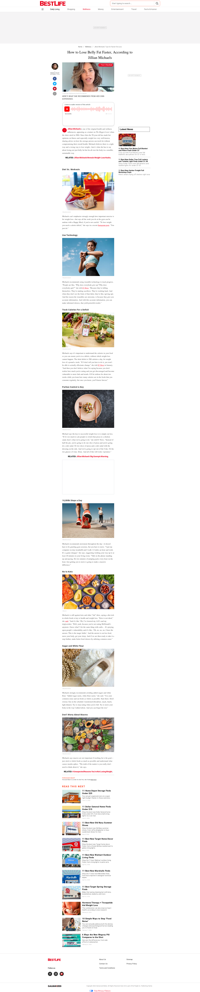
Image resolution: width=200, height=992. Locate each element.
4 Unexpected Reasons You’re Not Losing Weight (92, 771)
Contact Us (103, 964)
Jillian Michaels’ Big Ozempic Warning (92, 456)
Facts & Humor (150, 9)
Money (101, 9)
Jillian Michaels (74, 129)
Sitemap (129, 959)
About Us (102, 959)
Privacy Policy (131, 964)
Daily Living (54, 9)
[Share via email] (55, 94)
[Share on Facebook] (55, 79)
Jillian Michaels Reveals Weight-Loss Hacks (92, 158)
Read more (94, 779)
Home (80, 47)
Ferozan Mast (54, 73)
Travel (133, 9)
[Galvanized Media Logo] (54, 986)
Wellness (86, 9)
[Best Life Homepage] (53, 3)
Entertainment (117, 9)
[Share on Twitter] (55, 84)
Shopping (71, 9)
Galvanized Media (101, 986)
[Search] (157, 3)
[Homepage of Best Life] (54, 960)
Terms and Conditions (107, 968)
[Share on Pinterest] (55, 89)
